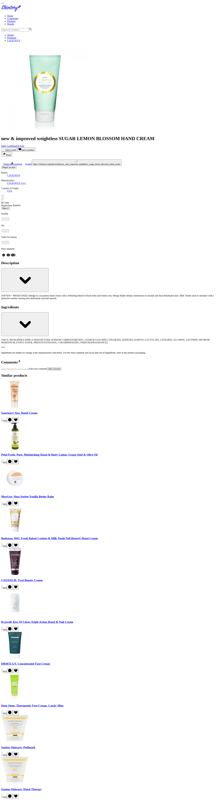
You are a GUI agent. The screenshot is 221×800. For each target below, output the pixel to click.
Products (11, 21)
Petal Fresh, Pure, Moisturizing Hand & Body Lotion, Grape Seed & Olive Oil (49, 454)
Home (10, 16)
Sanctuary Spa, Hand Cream (19, 412)
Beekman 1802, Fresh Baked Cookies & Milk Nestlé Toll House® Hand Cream (49, 538)
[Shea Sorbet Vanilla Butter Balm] (15, 490)
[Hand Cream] (15, 407)
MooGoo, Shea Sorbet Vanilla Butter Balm (27, 496)
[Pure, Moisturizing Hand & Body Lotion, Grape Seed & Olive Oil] (15, 449)
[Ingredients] (25, 324)
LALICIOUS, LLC (16, 183)
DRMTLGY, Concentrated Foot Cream (25, 663)
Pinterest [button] (7, 164)
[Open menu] (2, 3)
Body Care (6, 146)
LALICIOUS (13, 40)
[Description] (25, 280)
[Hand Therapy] (15, 783)
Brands (10, 24)
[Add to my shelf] (10, 419)
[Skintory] (11, 10)
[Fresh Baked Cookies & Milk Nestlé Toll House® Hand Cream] (15, 532)
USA (9, 191)
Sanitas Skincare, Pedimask (18, 747)
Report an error (8, 167)
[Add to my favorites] (16, 419)
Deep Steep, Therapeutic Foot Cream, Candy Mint (32, 705)
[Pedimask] (15, 741)
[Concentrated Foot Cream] (15, 658)
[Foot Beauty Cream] (15, 574)
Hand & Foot (18, 146)
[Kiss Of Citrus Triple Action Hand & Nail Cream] (15, 616)
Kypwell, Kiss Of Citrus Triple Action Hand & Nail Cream (37, 622)
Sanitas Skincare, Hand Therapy (21, 789)
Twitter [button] (28, 164)
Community (12, 18)
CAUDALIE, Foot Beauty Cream (22, 580)
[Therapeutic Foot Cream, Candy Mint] (15, 699)
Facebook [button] (17, 164)
